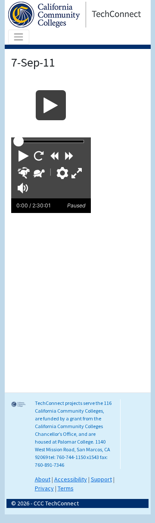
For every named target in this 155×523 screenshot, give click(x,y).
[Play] (51, 105)
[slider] (18, 141)
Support (101, 479)
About (42, 479)
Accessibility (70, 479)
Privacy (44, 488)
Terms (66, 488)
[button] (24, 156)
